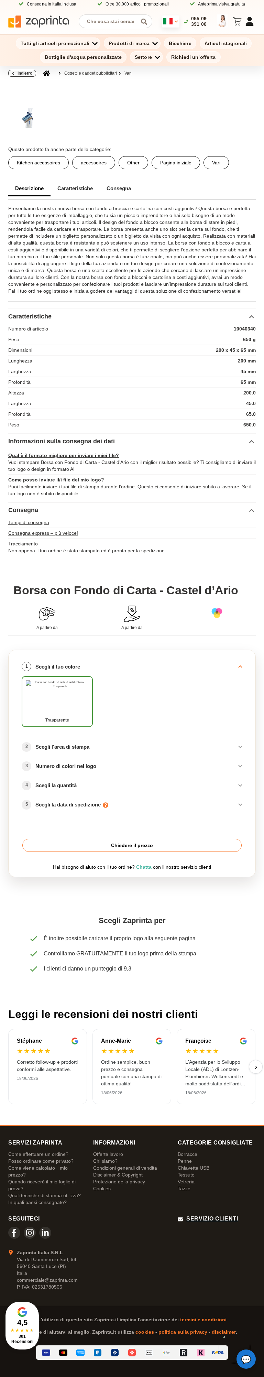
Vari (128, 73)
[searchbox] (110, 21)
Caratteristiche (75, 188)
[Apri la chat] (246, 1359)
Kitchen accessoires (38, 162)
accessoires (94, 162)
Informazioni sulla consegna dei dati (61, 441)
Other (133, 162)
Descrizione (29, 188)
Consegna (119, 188)
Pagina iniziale (175, 162)
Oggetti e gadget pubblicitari (90, 73)
